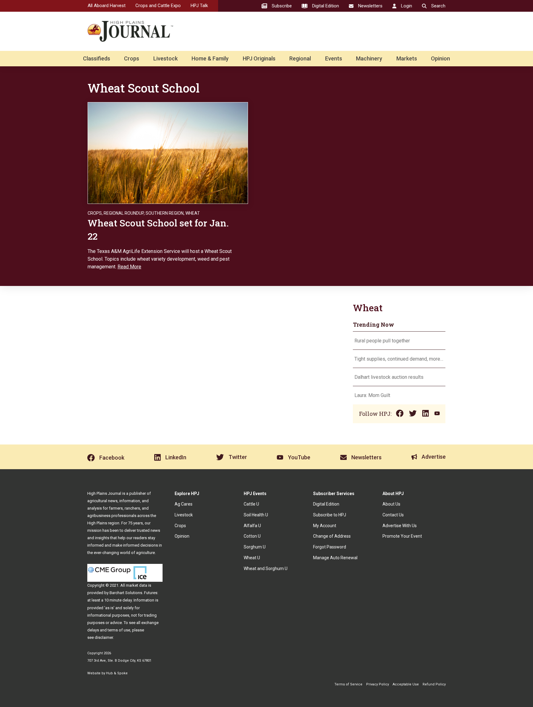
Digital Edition (326, 504)
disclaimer (104, 637)
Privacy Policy (377, 684)
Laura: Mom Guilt (372, 395)
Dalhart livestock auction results (389, 377)
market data (136, 585)
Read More (129, 267)
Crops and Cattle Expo (158, 5)
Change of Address (332, 536)
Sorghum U (255, 546)
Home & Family (210, 58)
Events (333, 58)
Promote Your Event (402, 536)
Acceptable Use (406, 684)
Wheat (192, 213)
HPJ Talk (199, 5)
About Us (391, 504)
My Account (324, 525)
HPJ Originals (259, 58)
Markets (406, 58)
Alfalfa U (252, 525)
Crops (131, 58)
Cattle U (251, 504)
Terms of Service (348, 684)
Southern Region (165, 213)
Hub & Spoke (117, 673)
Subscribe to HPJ (329, 514)
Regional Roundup (124, 213)
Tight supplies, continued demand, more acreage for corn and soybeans (399, 359)
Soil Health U (256, 514)
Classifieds (96, 58)
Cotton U (252, 536)
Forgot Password (329, 546)
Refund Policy (434, 684)
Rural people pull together (382, 341)
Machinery (369, 58)
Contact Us (393, 514)
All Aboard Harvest (107, 5)
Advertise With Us (399, 525)
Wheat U (252, 557)
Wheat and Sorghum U (265, 568)
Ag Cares (183, 504)
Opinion (440, 58)
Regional (300, 58)
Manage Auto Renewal (335, 557)
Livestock (165, 58)
